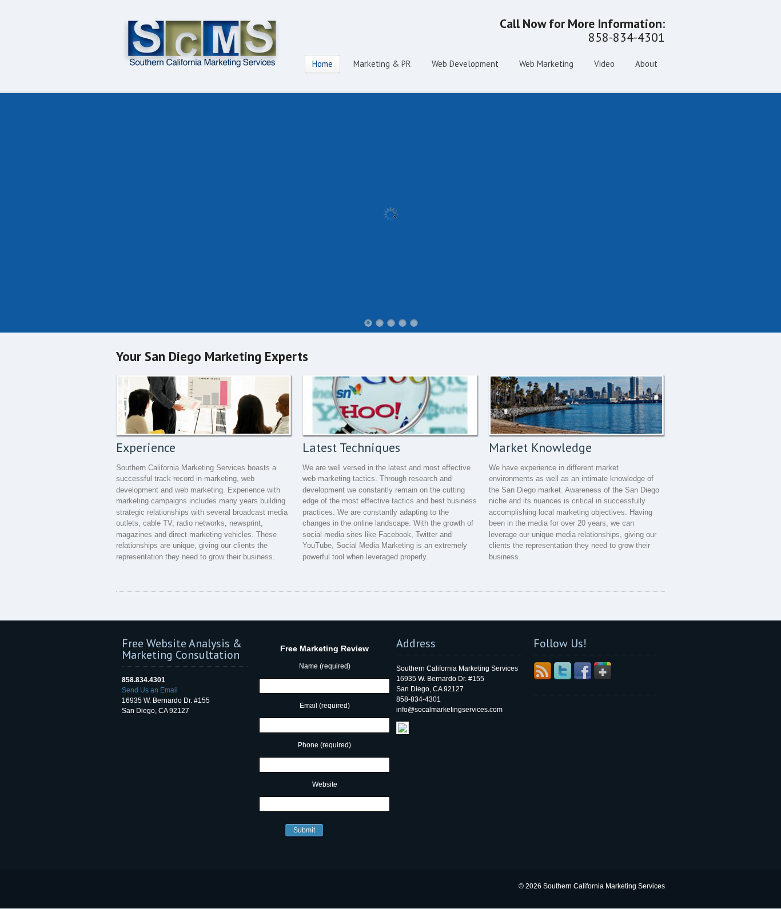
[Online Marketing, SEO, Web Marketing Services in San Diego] (202, 77)
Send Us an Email (150, 690)
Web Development (465, 63)
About (646, 63)
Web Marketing (546, 63)
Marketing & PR (382, 63)
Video (604, 63)
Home (322, 63)
